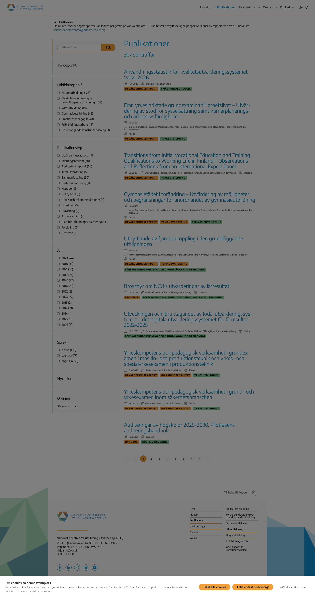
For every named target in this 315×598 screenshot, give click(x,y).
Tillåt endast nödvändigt (253, 587)
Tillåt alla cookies (214, 587)
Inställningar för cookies (292, 587)
